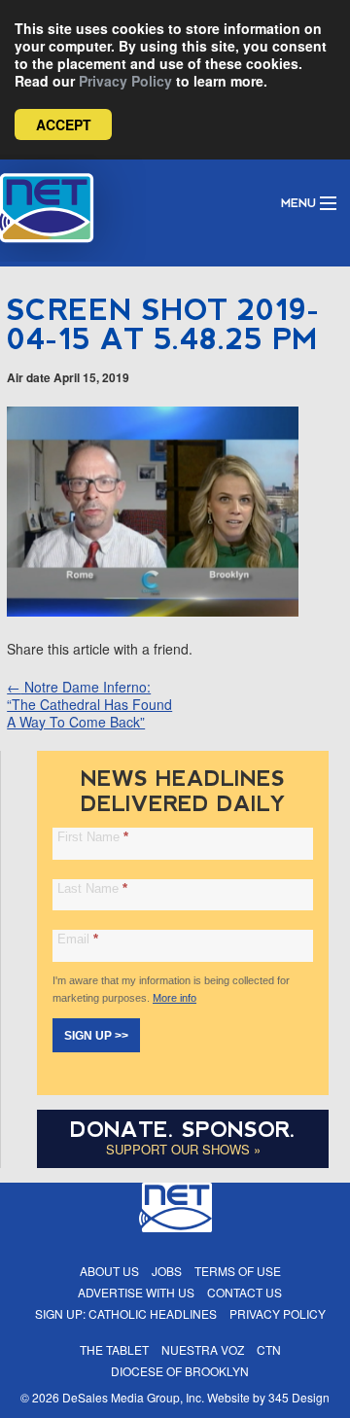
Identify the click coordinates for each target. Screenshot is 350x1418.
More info (174, 998)
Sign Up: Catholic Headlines (126, 1313)
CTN (269, 1349)
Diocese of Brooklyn (180, 1371)
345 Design (299, 1397)
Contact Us (244, 1292)
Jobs (167, 1270)
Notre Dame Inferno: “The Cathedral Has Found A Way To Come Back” (89, 704)
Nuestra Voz (202, 1349)
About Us (109, 1270)
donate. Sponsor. (183, 1129)
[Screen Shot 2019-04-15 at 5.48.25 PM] (152, 610)
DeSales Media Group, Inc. (133, 1397)
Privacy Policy (125, 80)
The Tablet (114, 1349)
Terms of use (237, 1270)
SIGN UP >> (96, 1036)
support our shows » (183, 1149)
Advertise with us (136, 1292)
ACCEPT (63, 124)
